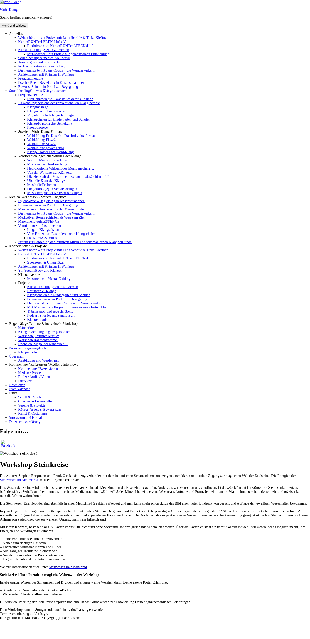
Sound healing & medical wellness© (44, 58)
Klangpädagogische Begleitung (49, 123)
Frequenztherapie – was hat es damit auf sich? (60, 99)
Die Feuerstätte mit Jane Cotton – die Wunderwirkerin (56, 70)
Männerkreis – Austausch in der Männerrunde (51, 209)
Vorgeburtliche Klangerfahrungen (51, 115)
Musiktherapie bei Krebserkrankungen (54, 193)
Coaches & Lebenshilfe (35, 401)
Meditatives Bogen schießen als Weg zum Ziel (51, 217)
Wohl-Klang (9, 10)
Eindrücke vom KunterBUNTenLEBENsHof (60, 46)
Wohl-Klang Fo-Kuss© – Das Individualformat (61, 136)
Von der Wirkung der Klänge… (49, 172)
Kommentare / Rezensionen (38, 368)
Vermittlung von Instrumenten (39, 225)
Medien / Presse (29, 373)
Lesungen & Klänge (41, 291)
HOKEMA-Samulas (42, 238)
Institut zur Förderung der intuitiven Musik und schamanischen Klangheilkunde (75, 242)
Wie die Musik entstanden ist (47, 160)
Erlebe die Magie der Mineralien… (43, 344)
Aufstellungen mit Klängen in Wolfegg (46, 74)
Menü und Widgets (14, 25)
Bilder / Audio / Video (34, 377)
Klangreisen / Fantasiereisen (47, 111)
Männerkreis (27, 328)
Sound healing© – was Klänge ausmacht (38, 91)
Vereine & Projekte (31, 405)
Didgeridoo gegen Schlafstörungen (52, 189)
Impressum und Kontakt (26, 417)
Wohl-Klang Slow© (41, 144)
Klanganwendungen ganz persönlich (44, 332)
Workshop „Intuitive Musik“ (38, 336)
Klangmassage (37, 107)
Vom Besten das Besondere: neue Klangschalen (61, 234)
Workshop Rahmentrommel (38, 340)
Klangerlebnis (37, 319)
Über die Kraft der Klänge (46, 181)
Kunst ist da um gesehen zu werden (43, 50)
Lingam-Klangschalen (43, 230)
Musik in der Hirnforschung (47, 164)
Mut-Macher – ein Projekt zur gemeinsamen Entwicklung (68, 54)
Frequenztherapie (30, 78)
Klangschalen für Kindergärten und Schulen (58, 119)
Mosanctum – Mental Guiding (48, 279)
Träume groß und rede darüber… (41, 62)
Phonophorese (37, 127)
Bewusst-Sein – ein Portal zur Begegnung (48, 87)
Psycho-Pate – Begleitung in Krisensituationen (51, 82)
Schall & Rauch (29, 397)
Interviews (25, 381)
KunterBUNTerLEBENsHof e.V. (42, 42)
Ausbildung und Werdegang (38, 360)
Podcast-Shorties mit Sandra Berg (42, 66)
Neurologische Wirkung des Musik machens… (60, 168)
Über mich (16, 356)
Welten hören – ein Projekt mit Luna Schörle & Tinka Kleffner (63, 37)
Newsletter (17, 385)
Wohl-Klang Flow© (41, 140)
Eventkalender (19, 389)
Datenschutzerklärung (24, 422)
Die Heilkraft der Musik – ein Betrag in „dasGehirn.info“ (68, 176)
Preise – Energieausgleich (27, 348)
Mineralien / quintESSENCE (39, 221)
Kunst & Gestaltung (32, 413)
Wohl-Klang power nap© (45, 148)
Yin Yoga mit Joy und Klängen (40, 270)
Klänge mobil (28, 352)
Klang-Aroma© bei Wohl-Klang (50, 152)
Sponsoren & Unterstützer (45, 262)
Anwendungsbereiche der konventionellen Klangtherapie (59, 103)
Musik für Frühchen (41, 185)
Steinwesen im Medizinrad (19, 480)
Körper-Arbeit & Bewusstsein (39, 409)
